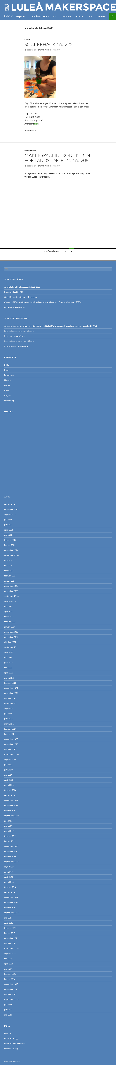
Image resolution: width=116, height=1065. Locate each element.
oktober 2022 (10, 642)
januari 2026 (9, 504)
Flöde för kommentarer (14, 1043)
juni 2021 (8, 718)
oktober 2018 (10, 856)
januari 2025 (9, 545)
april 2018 (8, 877)
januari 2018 (9, 892)
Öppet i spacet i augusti (14, 307)
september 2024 (11, 555)
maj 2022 (8, 667)
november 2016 (11, 938)
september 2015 (11, 999)
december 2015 (11, 984)
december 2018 (11, 846)
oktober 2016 (10, 943)
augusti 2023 (10, 601)
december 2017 (11, 897)
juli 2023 (8, 606)
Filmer (89, 16)
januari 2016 (9, 979)
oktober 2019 (10, 810)
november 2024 (11, 550)
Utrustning (66, 16)
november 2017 (11, 902)
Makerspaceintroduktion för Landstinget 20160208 (57, 157)
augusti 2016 (10, 953)
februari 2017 (10, 928)
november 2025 (11, 509)
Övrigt (7, 385)
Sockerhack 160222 (48, 44)
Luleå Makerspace (14, 16)
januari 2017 (9, 933)
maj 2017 (8, 918)
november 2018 (11, 851)
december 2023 (11, 586)
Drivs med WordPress (12, 1061)
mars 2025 (9, 535)
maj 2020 (8, 775)
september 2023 (11, 596)
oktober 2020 (10, 749)
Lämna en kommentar (50, 50)
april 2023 (8, 611)
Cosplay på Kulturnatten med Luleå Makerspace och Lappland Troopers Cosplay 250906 (42, 302)
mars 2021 (9, 724)
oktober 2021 (10, 698)
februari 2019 (10, 836)
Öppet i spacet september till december (21, 297)
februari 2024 (10, 575)
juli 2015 (8, 1004)
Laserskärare (28, 331)
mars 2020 (9, 785)
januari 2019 (9, 841)
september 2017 (11, 912)
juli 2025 (8, 519)
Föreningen (30, 150)
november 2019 (11, 805)
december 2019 (11, 800)
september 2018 (11, 861)
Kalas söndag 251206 (13, 292)
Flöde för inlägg (11, 1038)
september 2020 (11, 754)
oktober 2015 (10, 994)
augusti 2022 (10, 652)
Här (36, 123)
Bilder (7, 365)
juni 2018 (8, 872)
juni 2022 (8, 662)
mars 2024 (9, 570)
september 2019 (11, 815)
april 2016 (8, 963)
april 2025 (8, 530)
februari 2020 (10, 790)
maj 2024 (8, 565)
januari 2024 (9, 581)
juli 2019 (8, 821)
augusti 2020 (10, 759)
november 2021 (11, 693)
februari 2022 (10, 683)
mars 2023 (9, 616)
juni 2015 (8, 1009)
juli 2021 (8, 713)
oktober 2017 (10, 907)
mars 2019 (9, 831)
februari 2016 (10, 974)
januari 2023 (9, 627)
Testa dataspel (101, 16)
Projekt (7, 395)
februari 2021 (10, 729)
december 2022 (11, 632)
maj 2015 (8, 1015)
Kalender (79, 16)
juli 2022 (8, 657)
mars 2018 (9, 882)
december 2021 (11, 688)
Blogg (55, 16)
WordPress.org (11, 1048)
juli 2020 (8, 764)
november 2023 (11, 591)
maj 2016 (8, 958)
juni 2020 (8, 769)
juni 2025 (8, 524)
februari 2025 (10, 540)
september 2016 (11, 948)
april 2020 (8, 780)
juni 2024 (8, 560)
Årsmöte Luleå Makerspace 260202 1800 (22, 287)
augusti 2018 (10, 866)
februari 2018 (10, 887)
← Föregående (52, 251)
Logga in (7, 1033)
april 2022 (8, 672)
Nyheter (7, 380)
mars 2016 (9, 969)
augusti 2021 (10, 708)
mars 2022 (9, 678)
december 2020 (11, 739)
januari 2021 (9, 734)
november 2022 (11, 637)
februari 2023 (10, 621)
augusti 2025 (10, 514)
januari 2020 (9, 795)
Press (6, 390)
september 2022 (11, 647)
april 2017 (8, 923)
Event (27, 39)
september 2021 (11, 703)
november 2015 (11, 989)
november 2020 (11, 744)
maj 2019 (8, 826)
